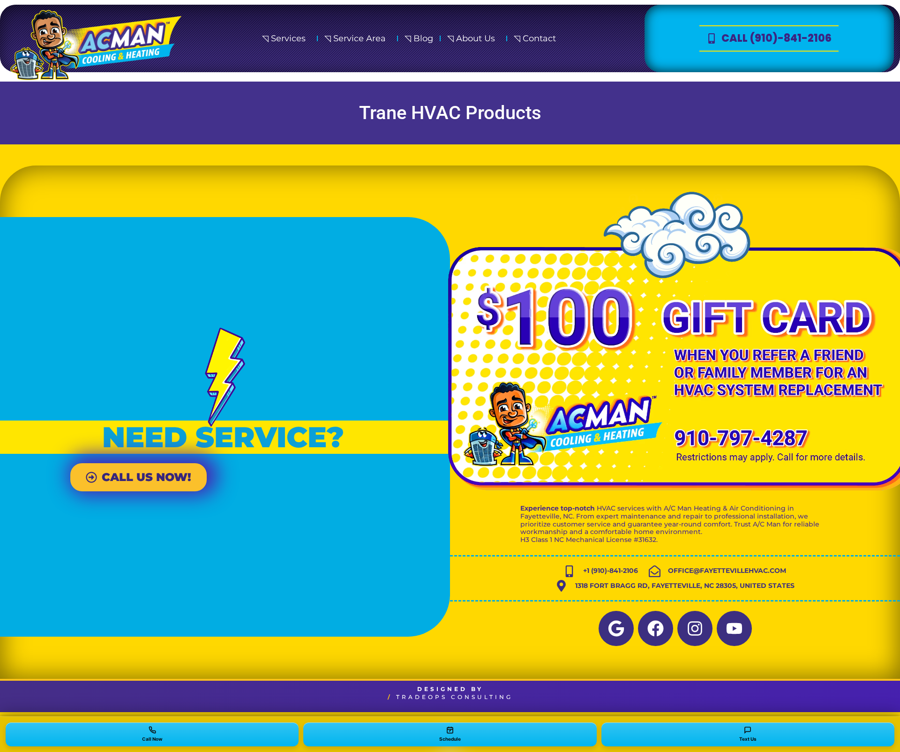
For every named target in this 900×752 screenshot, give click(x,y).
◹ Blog (419, 38)
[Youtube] (734, 628)
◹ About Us (471, 38)
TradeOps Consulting (454, 696)
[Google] (616, 628)
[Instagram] (694, 628)
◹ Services (284, 38)
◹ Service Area (355, 38)
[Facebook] (655, 628)
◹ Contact (535, 38)
